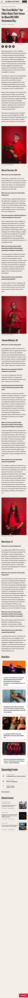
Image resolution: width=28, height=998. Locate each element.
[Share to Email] (10, 46)
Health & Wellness (12, 6)
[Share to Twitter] (6, 46)
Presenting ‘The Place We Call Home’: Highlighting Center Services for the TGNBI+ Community (9, 816)
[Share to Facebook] (2, 46)
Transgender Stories (5, 803)
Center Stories (4, 6)
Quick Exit (23, 995)
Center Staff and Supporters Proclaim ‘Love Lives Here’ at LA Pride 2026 (9, 826)
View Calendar (5, 792)
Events (9, 801)
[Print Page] (13, 46)
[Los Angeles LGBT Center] (12, 1)
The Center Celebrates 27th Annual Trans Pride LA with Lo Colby (9, 806)
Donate (24, 1)
